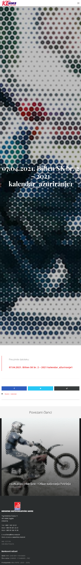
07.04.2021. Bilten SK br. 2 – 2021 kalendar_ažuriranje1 (41, 367)
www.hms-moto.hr (18, 537)
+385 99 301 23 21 (12, 528)
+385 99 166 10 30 (12, 530)
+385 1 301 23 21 (11, 525)
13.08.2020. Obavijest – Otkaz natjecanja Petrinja (40, 483)
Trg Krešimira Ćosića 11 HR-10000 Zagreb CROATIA (10, 518)
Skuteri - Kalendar (11, 394)
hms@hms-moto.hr (13, 535)
